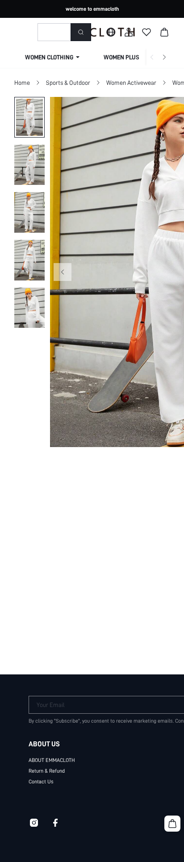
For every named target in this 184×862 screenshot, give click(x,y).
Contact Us (41, 781)
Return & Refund (47, 771)
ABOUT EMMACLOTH (52, 760)
